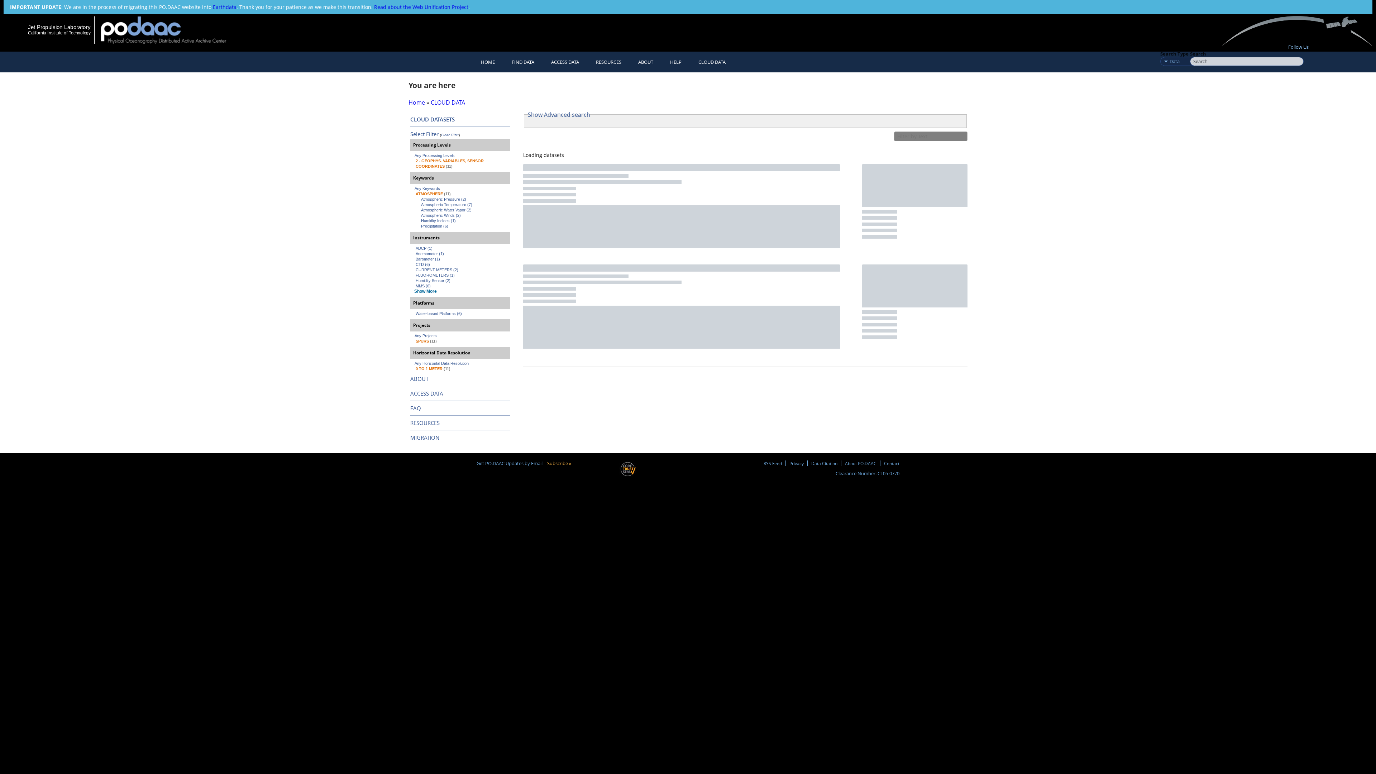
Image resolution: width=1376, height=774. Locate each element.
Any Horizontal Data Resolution (442, 363)
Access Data (565, 62)
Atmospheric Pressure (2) (443, 199)
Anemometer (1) (430, 254)
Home (488, 62)
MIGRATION (424, 437)
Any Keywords (427, 188)
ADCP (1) (424, 248)
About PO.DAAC (860, 463)
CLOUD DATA (712, 62)
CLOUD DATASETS (432, 119)
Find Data (523, 62)
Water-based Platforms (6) (439, 313)
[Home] (170, 30)
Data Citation (824, 463)
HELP (676, 62)
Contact (891, 463)
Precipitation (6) (434, 226)
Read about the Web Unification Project (421, 7)
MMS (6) (423, 286)
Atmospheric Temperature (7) (446, 204)
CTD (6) (423, 264)
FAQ (415, 408)
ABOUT (419, 378)
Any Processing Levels (435, 155)
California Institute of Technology (59, 32)
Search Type (1174, 54)
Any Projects (426, 336)
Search (1198, 54)
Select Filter (424, 134)
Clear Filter (450, 134)
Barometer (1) (428, 259)
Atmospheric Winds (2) (441, 215)
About (645, 62)
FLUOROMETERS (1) (435, 275)
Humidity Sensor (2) (433, 280)
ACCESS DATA (426, 393)
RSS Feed (773, 463)
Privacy (796, 463)
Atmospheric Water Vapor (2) (446, 210)
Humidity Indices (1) (438, 221)
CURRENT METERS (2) (437, 270)
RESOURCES (608, 62)
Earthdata (224, 7)
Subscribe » (559, 463)
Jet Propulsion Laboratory (59, 27)
